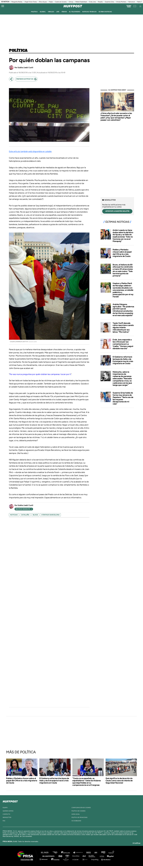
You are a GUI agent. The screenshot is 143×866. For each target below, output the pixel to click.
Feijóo (51, 2)
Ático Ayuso (43, 2)
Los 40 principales (57, 852)
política (34, 12)
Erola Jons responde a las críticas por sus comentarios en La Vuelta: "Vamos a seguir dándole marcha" (123, 344)
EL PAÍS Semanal (93, 855)
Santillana (67, 852)
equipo (5, 807)
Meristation (106, 859)
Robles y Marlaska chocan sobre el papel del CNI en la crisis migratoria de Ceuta (122, 252)
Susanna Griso (109, 2)
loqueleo (95, 859)
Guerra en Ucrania (61, 2)
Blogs (35, 515)
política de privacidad (79, 817)
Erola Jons (92, 2)
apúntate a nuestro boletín (117, 211)
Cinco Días (76, 855)
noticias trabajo (89, 12)
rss (4, 821)
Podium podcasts (66, 859)
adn (103, 852)
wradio (68, 855)
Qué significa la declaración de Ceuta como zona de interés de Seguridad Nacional (119, 780)
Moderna (55, 859)
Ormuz (71, 2)
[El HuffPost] (72, 6)
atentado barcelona (50, 515)
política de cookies (78, 811)
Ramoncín (131, 2)
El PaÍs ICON (76, 859)
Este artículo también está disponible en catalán (30, 151)
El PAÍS (46, 852)
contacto (6, 814)
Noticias (14, 515)
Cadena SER (88, 852)
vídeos (64, 12)
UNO (61, 855)
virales (51, 12)
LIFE (57, 12)
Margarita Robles (16, 2)
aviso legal (76, 814)
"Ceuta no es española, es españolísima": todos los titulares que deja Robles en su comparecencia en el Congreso (86, 781)
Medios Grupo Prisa (26, 859)
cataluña (25, 515)
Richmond (44, 859)
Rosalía (100, 2)
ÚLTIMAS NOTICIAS (105, 12)
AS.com (96, 852)
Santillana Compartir (79, 852)
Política (18, 50)
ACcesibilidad (76, 821)
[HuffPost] (10, 801)
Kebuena (109, 855)
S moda (85, 859)
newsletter (7, 817)
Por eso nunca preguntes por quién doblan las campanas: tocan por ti (40, 374)
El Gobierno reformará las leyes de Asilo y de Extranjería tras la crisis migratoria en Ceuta (123, 360)
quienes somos (8, 811)
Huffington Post (49, 855)
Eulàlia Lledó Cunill (25, 67)
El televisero (74, 12)
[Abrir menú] (2, 6)
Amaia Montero (121, 2)
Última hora (129, 6)
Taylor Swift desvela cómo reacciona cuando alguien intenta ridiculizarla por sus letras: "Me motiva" (123, 327)
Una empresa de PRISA (26, 854)
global (43, 12)
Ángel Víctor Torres (31, 2)
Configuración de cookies (81, 807)
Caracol (111, 852)
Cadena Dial (85, 855)
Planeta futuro (101, 855)
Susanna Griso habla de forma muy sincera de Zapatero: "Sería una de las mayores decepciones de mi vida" (123, 398)
